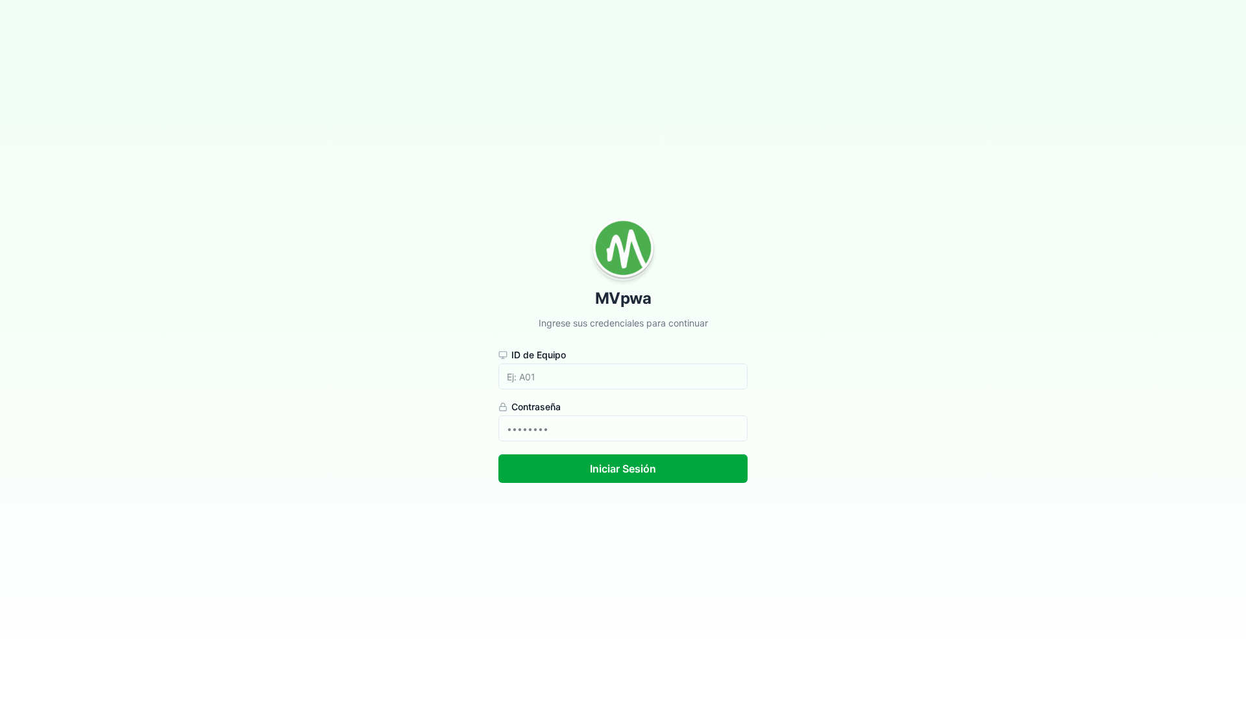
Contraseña (536, 407)
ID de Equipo (538, 355)
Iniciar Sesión (623, 468)
